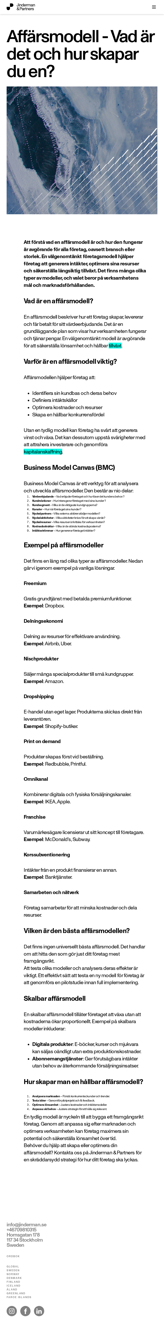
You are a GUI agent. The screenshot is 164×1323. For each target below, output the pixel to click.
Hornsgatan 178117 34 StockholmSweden (25, 1240)
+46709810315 (21, 1229)
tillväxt (115, 345)
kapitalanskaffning (43, 451)
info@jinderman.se (26, 1224)
